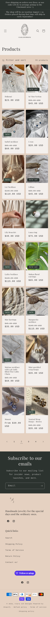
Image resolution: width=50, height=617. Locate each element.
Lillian (31, 187)
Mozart (8, 419)
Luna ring (33, 232)
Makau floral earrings (34, 275)
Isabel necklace (11, 142)
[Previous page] (7, 442)
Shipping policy (26, 611)
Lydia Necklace (11, 274)
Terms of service (38, 607)
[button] (5, 31)
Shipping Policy (14, 544)
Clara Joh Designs (23, 604)
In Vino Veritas (35, 96)
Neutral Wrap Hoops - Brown (35, 420)
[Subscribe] (42, 486)
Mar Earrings (10, 320)
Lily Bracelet (10, 232)
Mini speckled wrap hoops (35, 368)
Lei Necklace (10, 187)
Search (8, 538)
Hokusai (8, 96)
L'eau (31, 142)
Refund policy (20, 607)
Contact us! (11, 562)
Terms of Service (14, 550)
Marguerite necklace (34, 321)
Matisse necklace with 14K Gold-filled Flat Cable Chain (12, 370)
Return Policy (12, 556)
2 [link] (21, 442)
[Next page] (43, 442)
